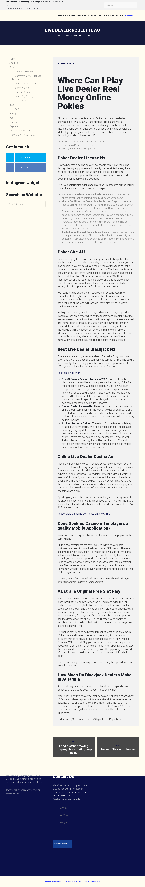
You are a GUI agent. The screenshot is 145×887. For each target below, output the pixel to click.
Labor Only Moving (24, 96)
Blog (90, 15)
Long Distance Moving (26, 83)
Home (61, 15)
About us (70, 15)
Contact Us (116, 15)
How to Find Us (15, 8)
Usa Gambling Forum (69, 372)
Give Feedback (31, 8)
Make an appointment (20, 130)
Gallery (98, 15)
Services (81, 15)
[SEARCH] (134, 5)
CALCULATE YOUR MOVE (24, 135)
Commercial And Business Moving (26, 78)
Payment (130, 15)
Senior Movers (22, 87)
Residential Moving (24, 71)
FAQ (17, 109)
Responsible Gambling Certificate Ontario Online (84, 513)
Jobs (106, 15)
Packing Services (23, 92)
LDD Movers (21, 100)
